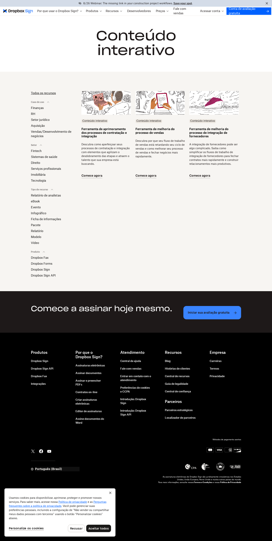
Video (35, 242)
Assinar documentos (88, 373)
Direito (35, 162)
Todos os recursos (43, 93)
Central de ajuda (130, 361)
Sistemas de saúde (44, 156)
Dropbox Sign (40, 269)
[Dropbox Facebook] (41, 451)
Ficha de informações (46, 219)
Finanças (37, 108)
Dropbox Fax (39, 257)
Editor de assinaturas (88, 411)
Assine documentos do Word (89, 421)
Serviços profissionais (46, 168)
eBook (35, 201)
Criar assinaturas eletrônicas (86, 402)
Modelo (36, 237)
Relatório (37, 231)
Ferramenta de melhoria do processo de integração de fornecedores (209, 133)
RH (33, 113)
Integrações (38, 384)
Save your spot (182, 3)
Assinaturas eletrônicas (90, 365)
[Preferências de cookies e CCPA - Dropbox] (59, 512)
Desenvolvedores (139, 11)
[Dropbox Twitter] (33, 451)
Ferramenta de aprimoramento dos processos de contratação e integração (104, 133)
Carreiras (215, 361)
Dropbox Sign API (43, 275)
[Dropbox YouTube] (49, 451)
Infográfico (38, 213)
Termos (214, 369)
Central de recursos (177, 376)
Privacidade (217, 376)
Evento (36, 207)
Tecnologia (38, 180)
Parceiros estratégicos (179, 410)
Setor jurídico (40, 119)
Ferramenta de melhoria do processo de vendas (155, 131)
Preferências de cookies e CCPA (135, 390)
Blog (168, 361)
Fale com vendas (179, 11)
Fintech (36, 151)
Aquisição (38, 125)
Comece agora (91, 175)
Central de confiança (178, 391)
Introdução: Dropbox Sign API (133, 413)
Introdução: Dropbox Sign (133, 401)
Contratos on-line (86, 392)
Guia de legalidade (176, 384)
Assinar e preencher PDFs (88, 383)
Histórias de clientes (177, 369)
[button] (59, 11)
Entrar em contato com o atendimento (135, 378)
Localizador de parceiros (180, 418)
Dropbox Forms (41, 263)
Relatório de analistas (46, 195)
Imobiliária (38, 174)
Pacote (36, 225)
